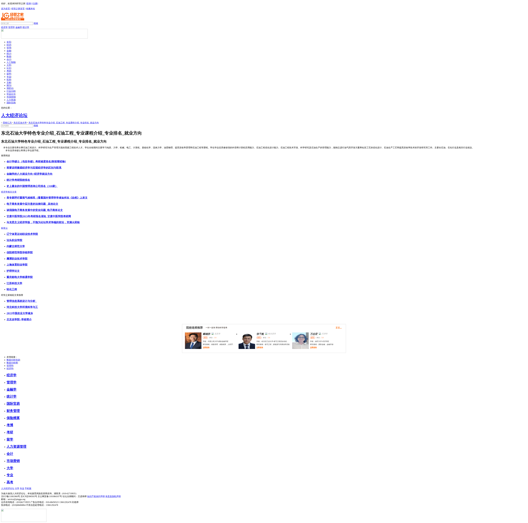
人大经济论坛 (7, 488)
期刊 (9, 85)
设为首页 (5, 8)
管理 (9, 48)
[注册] (35, 3)
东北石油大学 (20, 122)
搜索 (36, 23)
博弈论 (10, 88)
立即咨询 (206, 347)
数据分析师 (12, 363)
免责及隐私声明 (113, 496)
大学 (9, 65)
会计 (9, 59)
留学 (9, 74)
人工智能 (11, 62)
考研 (9, 71)
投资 (9, 79)
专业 (9, 77)
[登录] (29, 3)
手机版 (28, 488)
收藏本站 (30, 8)
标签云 (4, 228)
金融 (9, 51)
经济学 (4, 27)
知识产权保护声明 (96, 496)
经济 (9, 45)
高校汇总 (7, 122)
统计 (9, 53)
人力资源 (11, 100)
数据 (9, 56)
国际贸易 (11, 103)
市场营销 (11, 97)
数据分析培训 (13, 360)
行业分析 (11, 91)
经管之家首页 (18, 8)
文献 (9, 82)
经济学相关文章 (8, 192)
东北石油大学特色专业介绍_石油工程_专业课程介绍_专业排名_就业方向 (63, 122)
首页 (9, 42)
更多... (339, 327)
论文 (9, 68)
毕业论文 (11, 94)
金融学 (18, 27)
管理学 (11, 27)
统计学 (26, 27)
